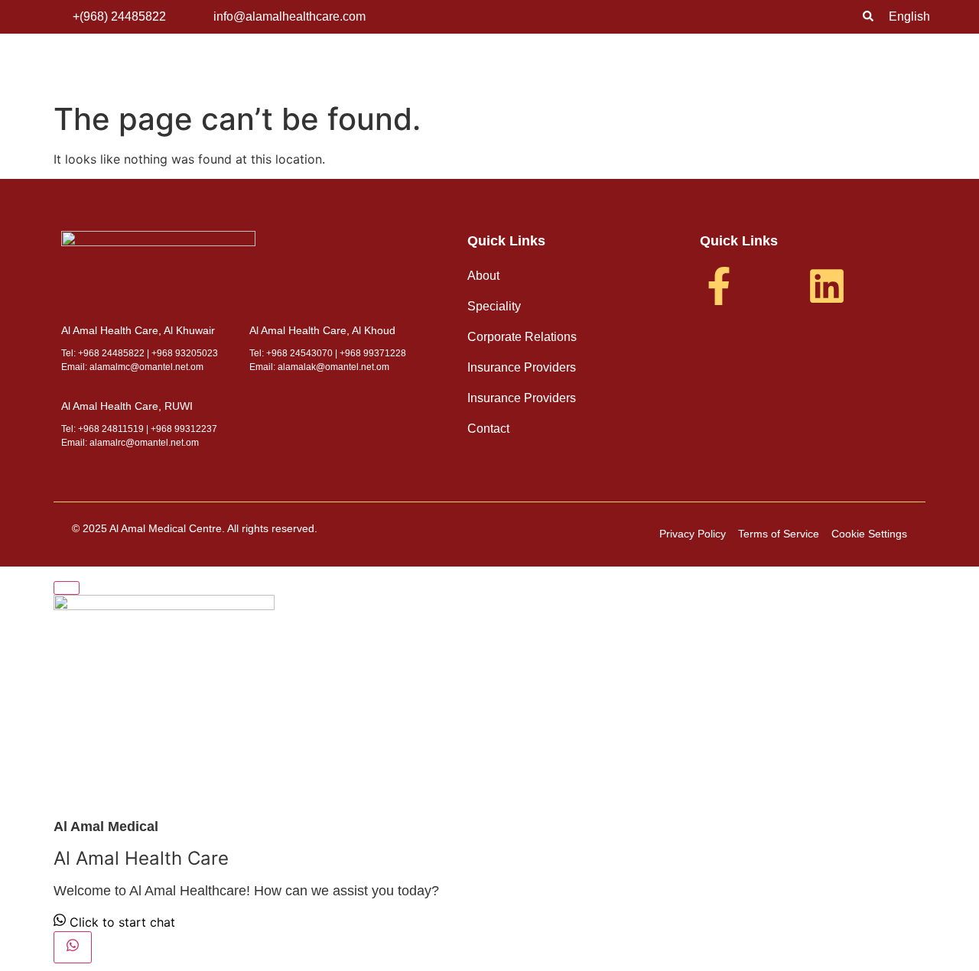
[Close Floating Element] (67, 588)
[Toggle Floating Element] (73, 947)
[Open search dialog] (868, 17)
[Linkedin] (827, 286)
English (909, 16)
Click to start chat (120, 922)
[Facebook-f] (719, 286)
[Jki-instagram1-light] (773, 286)
